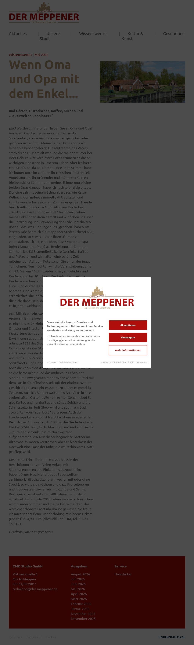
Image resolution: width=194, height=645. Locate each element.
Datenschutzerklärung (68, 362)
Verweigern (128, 337)
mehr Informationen (128, 350)
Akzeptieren (128, 325)
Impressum (51, 362)
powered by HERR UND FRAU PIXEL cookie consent (124, 362)
